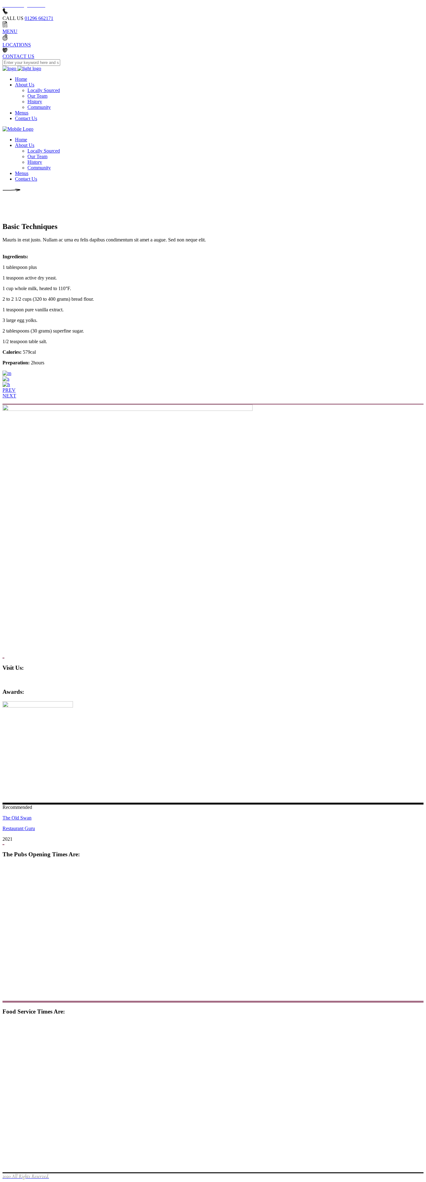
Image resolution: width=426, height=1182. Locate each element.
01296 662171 (39, 18)
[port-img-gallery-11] (6, 384)
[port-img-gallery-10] (5, 379)
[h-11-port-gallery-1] (6, 373)
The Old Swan (16, 817)
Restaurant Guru (18, 828)
